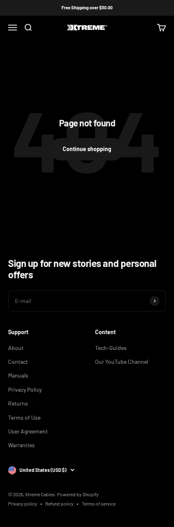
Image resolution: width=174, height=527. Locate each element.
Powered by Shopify (78, 494)
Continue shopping (87, 148)
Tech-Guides (111, 347)
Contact (18, 361)
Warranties (21, 445)
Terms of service (99, 503)
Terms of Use (24, 417)
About (15, 347)
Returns (18, 403)
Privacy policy (22, 503)
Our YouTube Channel (121, 361)
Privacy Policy (25, 389)
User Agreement (28, 431)
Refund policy (59, 503)
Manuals (18, 375)
